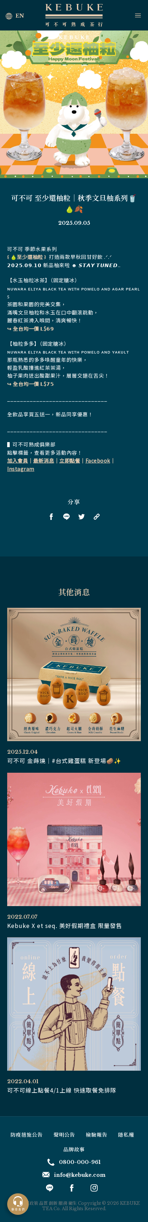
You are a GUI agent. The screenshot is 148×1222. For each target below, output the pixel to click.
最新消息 (43, 460)
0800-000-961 (80, 1162)
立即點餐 (69, 460)
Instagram (20, 468)
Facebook (97, 460)
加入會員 (17, 460)
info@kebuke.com (80, 1175)
